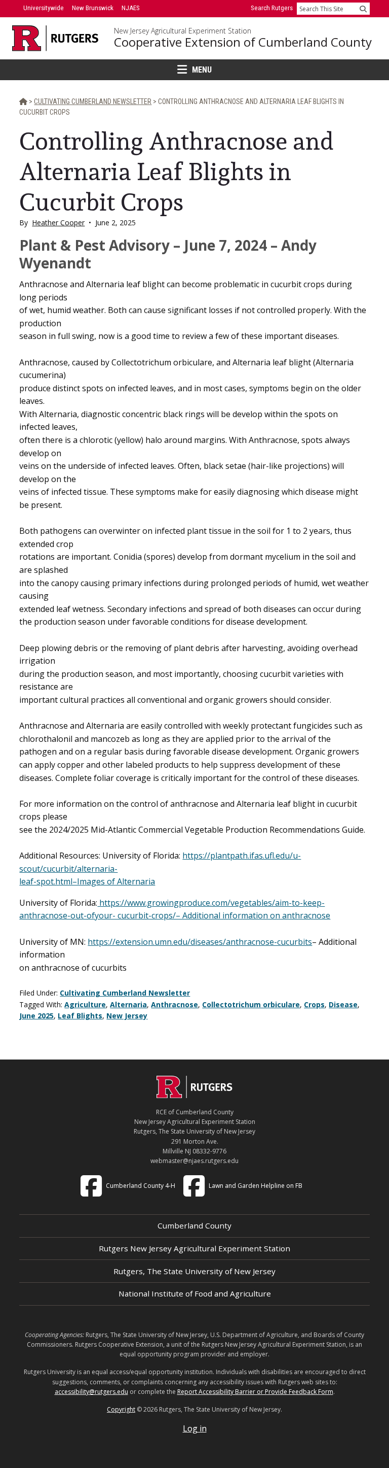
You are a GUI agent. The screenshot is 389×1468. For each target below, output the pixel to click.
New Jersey (126, 1015)
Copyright (121, 1409)
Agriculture (85, 1004)
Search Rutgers (272, 8)
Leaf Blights (80, 1015)
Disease (343, 1004)
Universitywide (43, 8)
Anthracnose (174, 1004)
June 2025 (36, 1015)
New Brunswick (92, 8)
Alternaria (128, 1004)
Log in (195, 1428)
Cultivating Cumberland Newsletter (125, 993)
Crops (314, 1004)
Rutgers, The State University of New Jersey (194, 1271)
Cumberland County (194, 1225)
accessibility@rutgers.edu (91, 1391)
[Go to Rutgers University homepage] (55, 38)
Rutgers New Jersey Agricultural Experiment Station (194, 1248)
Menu (202, 70)
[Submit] (363, 9)
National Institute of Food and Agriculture (195, 1293)
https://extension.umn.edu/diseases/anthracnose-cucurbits (200, 941)
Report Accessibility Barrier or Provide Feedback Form (255, 1391)
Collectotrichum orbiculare (251, 1004)
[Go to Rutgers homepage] (194, 1095)
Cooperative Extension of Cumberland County (243, 42)
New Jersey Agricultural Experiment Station (182, 31)
